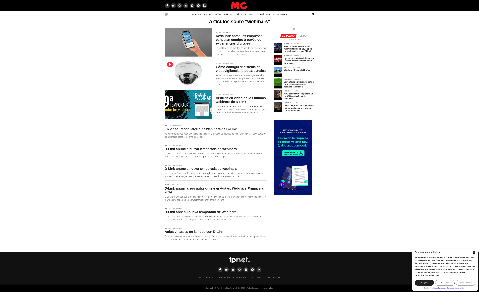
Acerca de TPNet (241, 277)
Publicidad (224, 277)
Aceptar (424, 283)
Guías (218, 14)
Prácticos (241, 14)
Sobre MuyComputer (206, 277)
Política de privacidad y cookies (435, 288)
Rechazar (445, 283)
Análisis (228, 14)
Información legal (261, 277)
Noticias (196, 14)
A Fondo (208, 14)
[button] (474, 252)
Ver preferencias (465, 283)
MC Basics (282, 14)
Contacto (278, 277)
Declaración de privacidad (455, 288)
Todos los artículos (259, 14)
